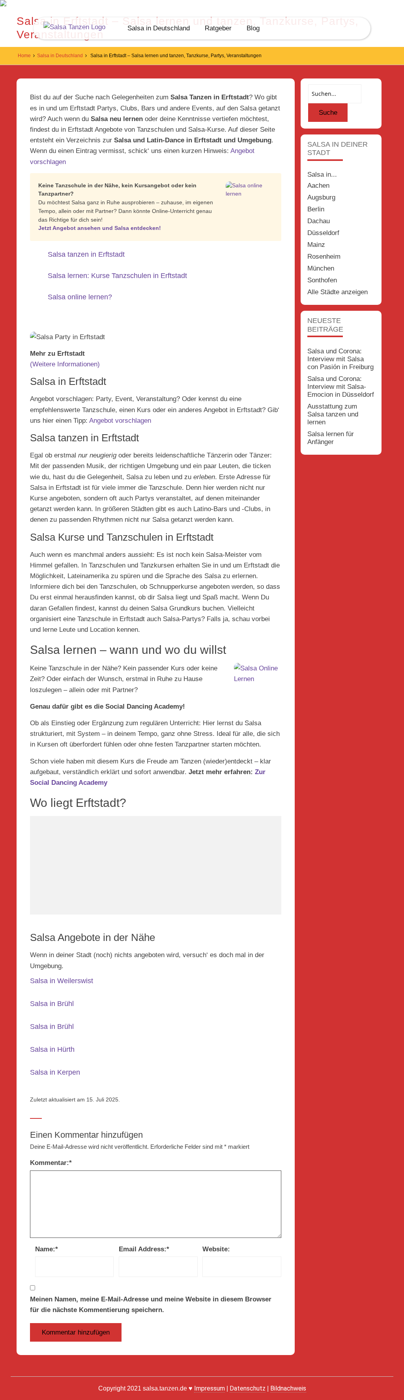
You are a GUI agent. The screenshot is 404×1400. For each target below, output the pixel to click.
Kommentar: (51, 1163)
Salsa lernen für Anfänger (330, 438)
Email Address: (144, 1249)
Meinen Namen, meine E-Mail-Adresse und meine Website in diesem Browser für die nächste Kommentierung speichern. (150, 1304)
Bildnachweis (288, 1388)
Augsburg (321, 197)
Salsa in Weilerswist (61, 981)
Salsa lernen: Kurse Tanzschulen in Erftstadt (117, 276)
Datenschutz (248, 1388)
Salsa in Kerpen (55, 1072)
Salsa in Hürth (52, 1049)
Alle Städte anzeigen (337, 292)
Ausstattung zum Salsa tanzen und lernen (332, 414)
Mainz (316, 244)
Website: (216, 1249)
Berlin (315, 209)
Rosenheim (323, 256)
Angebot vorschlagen (120, 420)
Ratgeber (218, 28)
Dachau (318, 221)
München (320, 268)
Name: (46, 1249)
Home (24, 55)
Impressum (209, 1388)
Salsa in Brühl (52, 1004)
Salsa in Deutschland (158, 28)
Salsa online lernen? (80, 297)
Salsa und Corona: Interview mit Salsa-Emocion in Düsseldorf (340, 386)
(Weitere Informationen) (65, 364)
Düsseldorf (323, 233)
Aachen (318, 185)
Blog (253, 28)
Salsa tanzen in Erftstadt (86, 254)
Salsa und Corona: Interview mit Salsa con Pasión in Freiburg (340, 359)
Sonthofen (322, 280)
